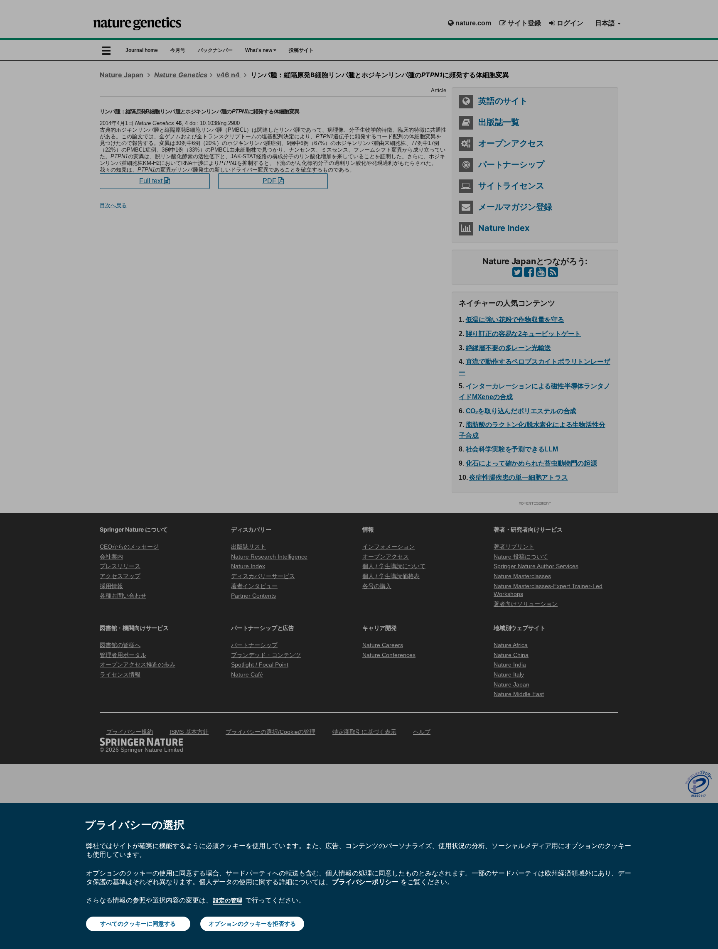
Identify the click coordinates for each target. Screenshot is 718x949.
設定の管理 (227, 900)
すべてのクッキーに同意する (138, 923)
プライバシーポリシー (365, 882)
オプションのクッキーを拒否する (252, 923)
